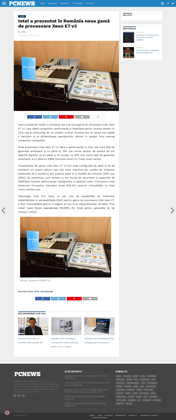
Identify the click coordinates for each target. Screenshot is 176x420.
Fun (135, 379)
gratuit (120, 403)
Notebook (152, 383)
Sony (136, 386)
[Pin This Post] (66, 116)
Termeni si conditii (149, 415)
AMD (143, 383)
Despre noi (120, 415)
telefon (126, 376)
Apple (139, 390)
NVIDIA (119, 386)
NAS (145, 397)
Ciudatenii (121, 397)
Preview (53, 3)
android (120, 379)
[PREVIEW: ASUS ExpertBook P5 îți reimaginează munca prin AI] (99, 334)
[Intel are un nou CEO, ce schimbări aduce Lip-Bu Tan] (33, 334)
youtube (120, 390)
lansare (153, 397)
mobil (129, 379)
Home (92, 415)
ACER (135, 393)
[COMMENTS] (98, 116)
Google (127, 386)
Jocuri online (133, 383)
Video (135, 376)
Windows (148, 390)
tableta (130, 390)
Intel (37, 292)
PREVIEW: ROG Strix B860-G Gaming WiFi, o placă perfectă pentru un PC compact (64, 343)
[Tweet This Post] (50, 116)
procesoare (46, 292)
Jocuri (89, 3)
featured (144, 393)
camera (131, 400)
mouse (129, 403)
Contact (132, 415)
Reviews (65, 3)
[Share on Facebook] (34, 116)
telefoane (144, 379)
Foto (153, 393)
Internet (120, 383)
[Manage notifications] (7, 413)
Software (121, 400)
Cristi (23, 32)
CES (141, 386)
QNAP (128, 393)
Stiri (42, 3)
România (157, 400)
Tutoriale (78, 3)
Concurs (147, 400)
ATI (139, 400)
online (131, 397)
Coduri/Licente (99, 418)
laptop (120, 393)
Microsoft (151, 386)
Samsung (151, 376)
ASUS (119, 376)
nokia (138, 397)
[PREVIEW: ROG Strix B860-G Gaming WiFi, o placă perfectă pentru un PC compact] (66, 334)
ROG (153, 379)
